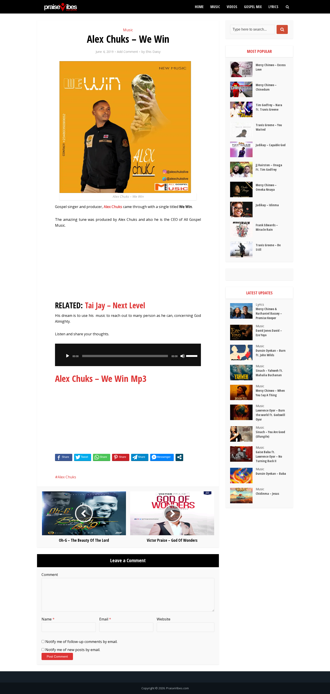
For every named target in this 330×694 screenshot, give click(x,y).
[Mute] (182, 356)
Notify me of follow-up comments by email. (81, 641)
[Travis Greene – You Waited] (243, 129)
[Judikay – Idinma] (243, 209)
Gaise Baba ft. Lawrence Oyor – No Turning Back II (269, 456)
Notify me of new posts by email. (72, 649)
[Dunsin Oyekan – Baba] (243, 475)
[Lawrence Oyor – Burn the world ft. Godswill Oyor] (243, 412)
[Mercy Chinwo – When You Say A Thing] (243, 392)
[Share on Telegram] (139, 457)
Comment (50, 574)
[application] (128, 355)
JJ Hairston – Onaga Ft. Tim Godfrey (269, 167)
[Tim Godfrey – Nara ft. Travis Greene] (243, 109)
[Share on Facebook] (63, 457)
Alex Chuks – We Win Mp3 (101, 378)
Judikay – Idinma (267, 205)
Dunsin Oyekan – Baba (271, 473)
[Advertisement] (128, 266)
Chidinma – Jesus (267, 493)
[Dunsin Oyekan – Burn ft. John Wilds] (243, 352)
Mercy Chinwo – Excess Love (271, 67)
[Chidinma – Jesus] (243, 495)
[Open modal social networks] (179, 457)
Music (215, 6)
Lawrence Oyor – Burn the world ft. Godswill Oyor (270, 414)
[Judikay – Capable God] (243, 149)
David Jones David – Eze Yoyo (269, 332)
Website (163, 619)
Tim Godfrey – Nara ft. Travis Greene (269, 107)
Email (105, 619)
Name (48, 619)
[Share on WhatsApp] (101, 457)
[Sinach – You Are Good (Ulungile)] (243, 434)
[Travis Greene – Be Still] (243, 249)
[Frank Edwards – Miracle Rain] (243, 229)
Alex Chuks (113, 206)
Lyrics (273, 6)
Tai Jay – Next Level (115, 305)
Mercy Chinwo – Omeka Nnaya (266, 187)
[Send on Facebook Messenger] (162, 457)
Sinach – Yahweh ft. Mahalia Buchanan (269, 372)
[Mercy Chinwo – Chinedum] (243, 89)
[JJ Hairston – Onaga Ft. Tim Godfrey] (243, 169)
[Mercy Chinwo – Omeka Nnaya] (243, 189)
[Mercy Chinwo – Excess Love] (243, 69)
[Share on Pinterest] (120, 457)
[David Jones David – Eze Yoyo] (243, 332)
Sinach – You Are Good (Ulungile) (270, 434)
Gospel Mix (253, 6)
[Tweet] (82, 457)
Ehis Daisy (153, 52)
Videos (232, 6)
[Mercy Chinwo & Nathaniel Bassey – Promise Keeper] (243, 311)
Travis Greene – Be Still (268, 247)
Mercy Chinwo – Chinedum (266, 87)
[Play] (67, 356)
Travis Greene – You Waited (269, 127)
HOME (199, 6)
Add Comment (127, 52)
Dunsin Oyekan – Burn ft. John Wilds (271, 352)
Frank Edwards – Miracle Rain (267, 227)
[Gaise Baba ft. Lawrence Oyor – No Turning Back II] (243, 454)
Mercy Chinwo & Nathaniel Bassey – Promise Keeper (269, 313)
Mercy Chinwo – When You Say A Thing (270, 392)
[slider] (192, 355)
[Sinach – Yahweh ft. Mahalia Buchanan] (243, 372)
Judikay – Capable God (271, 145)
